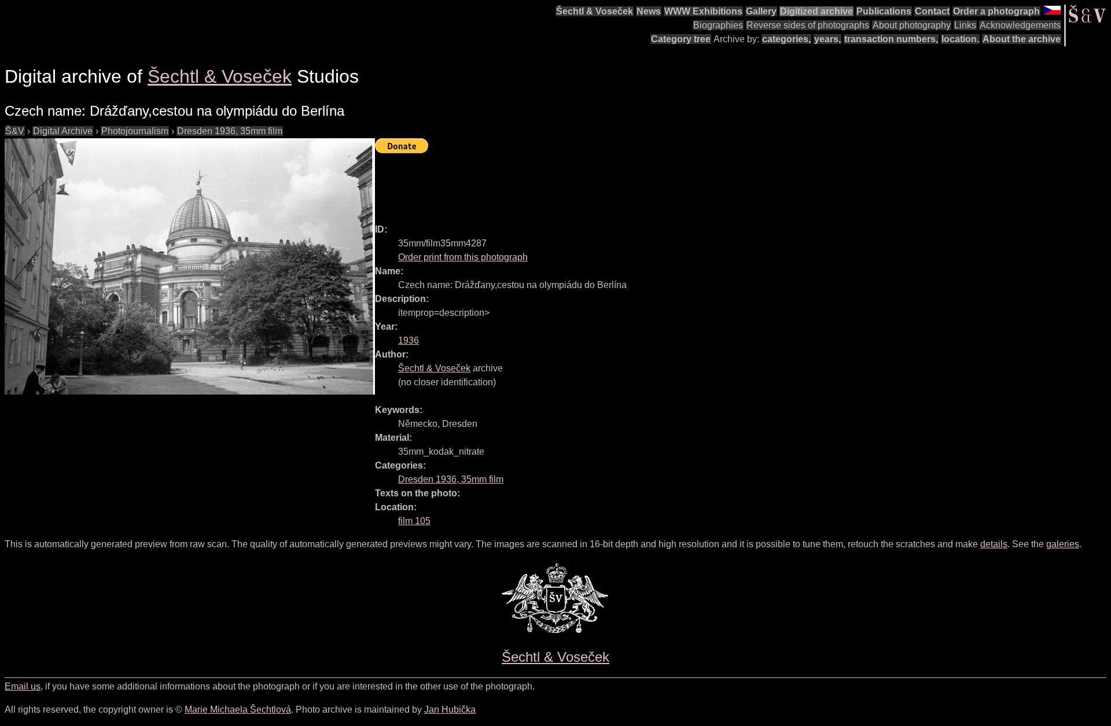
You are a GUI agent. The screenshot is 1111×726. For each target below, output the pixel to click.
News (649, 11)
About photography (912, 25)
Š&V (14, 131)
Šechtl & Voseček (594, 11)
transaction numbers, (891, 39)
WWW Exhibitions (703, 11)
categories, (786, 39)
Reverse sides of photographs (807, 25)
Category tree (681, 39)
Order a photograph (996, 11)
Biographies (718, 25)
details (993, 544)
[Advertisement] (585, 183)
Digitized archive (816, 11)
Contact (932, 11)
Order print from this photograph (463, 257)
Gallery (761, 11)
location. (960, 39)
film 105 (414, 521)
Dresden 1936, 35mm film (229, 131)
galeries (1062, 544)
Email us (23, 686)
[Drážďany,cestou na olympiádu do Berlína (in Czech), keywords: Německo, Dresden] (190, 266)
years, (827, 39)
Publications (883, 11)
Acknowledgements (1020, 25)
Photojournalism (134, 131)
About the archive (1022, 39)
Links (965, 25)
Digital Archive (63, 131)
